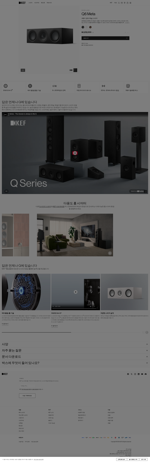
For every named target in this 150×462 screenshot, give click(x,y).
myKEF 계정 (81, 412)
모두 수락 (143, 459)
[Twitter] (132, 374)
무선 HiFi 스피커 (23, 415)
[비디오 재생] (76, 292)
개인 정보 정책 (34, 441)
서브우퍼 (21, 420)
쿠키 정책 (27, 441)
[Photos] (23, 70)
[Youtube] (142, 374)
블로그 (50, 420)
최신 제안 (21, 431)
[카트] (127, 3)
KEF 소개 (50, 412)
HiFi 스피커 (22, 412)
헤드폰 (20, 425)
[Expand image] (145, 191)
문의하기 (80, 420)
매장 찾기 (80, 417)
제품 (109, 423)
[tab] (71, 70)
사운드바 (21, 417)
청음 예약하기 (82, 415)
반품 (109, 415)
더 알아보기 (5, 324)
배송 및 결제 (111, 412)
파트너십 (50, 417)
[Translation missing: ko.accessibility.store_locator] (124, 3)
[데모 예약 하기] (122, 3)
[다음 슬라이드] (147, 332)
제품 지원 (110, 420)
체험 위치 (51, 415)
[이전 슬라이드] (143, 332)
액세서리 (21, 428)
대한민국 (21, 437)
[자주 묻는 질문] (75, 153)
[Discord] (146, 374)
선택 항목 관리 (121, 459)
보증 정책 (110, 417)
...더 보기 (127, 22)
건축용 (20, 423)
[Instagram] (135, 374)
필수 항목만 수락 (133, 459)
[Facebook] (128, 374)
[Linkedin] (139, 374)
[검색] (119, 3)
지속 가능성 (51, 423)
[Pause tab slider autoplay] (110, 253)
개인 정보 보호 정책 (38, 459)
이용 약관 (21, 441)
